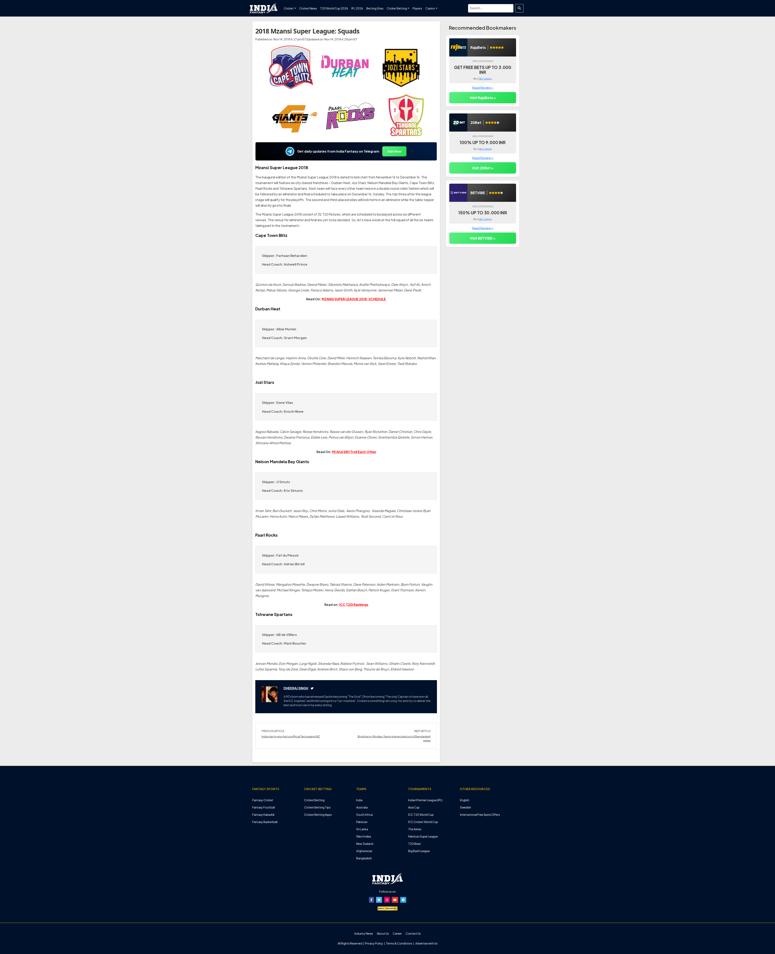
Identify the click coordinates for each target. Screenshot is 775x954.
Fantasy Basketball (265, 822)
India (359, 800)
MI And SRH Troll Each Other (354, 452)
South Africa (364, 814)
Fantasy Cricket (262, 800)
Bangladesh (364, 858)
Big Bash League (419, 851)
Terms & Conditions (399, 943)
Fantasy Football (263, 807)
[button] (371, 900)
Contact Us (413, 933)
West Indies (363, 836)
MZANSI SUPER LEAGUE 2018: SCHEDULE (354, 299)
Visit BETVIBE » (482, 238)
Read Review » (482, 87)
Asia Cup (414, 807)
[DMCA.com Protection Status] (387, 908)
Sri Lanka (362, 829)
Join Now (394, 151)
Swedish (465, 807)
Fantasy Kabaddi (263, 814)
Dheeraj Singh (296, 688)
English (464, 800)
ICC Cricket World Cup (423, 822)
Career (397, 933)
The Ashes (414, 829)
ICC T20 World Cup (421, 814)
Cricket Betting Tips (317, 807)
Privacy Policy (374, 943)
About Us (383, 933)
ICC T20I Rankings (353, 604)
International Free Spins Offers (480, 814)
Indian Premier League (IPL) (425, 800)
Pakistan (362, 822)
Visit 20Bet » (482, 168)
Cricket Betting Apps (318, 814)
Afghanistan (364, 851)
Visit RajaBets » (483, 97)
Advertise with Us (426, 943)
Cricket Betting (314, 800)
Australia (362, 807)
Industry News (363, 933)
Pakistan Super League (423, 836)
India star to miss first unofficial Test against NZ (291, 736)
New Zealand (364, 843)
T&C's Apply (485, 78)
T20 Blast (414, 843)
